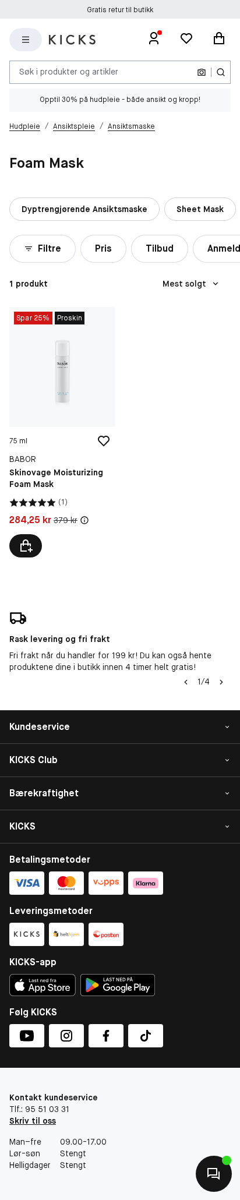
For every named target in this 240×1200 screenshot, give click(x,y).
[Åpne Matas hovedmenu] (25, 39)
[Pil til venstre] (186, 682)
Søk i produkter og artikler (68, 71)
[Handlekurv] (219, 39)
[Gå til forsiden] (72, 39)
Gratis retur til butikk (120, 9)
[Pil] (221, 682)
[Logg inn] (153, 39)
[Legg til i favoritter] (103, 441)
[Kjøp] (25, 545)
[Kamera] (201, 72)
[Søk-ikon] (220, 72)
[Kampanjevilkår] (84, 520)
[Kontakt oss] (214, 1174)
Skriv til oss (32, 1121)
